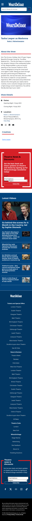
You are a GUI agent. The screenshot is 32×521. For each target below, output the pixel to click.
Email (6, 176)
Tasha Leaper (6, 139)
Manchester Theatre (16, 341)
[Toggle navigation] (1, 4)
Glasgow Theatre (16, 314)
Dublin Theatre (16, 311)
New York (16, 430)
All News (16, 419)
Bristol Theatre (16, 382)
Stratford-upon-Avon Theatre (16, 344)
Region (6, 181)
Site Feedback (16, 445)
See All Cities (16, 348)
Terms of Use (19, 514)
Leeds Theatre (16, 333)
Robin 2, (10, 41)
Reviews (16, 359)
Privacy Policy (11, 514)
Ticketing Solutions (16, 453)
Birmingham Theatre (16, 322)
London (16, 427)
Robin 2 (6, 115)
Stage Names (16, 438)
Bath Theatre (16, 318)
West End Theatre (16, 367)
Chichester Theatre (16, 326)
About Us (16, 449)
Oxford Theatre (16, 412)
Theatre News (16, 355)
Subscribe (16, 184)
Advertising (16, 441)
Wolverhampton (18, 41)
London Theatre (16, 307)
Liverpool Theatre (16, 337)
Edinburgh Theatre (16, 329)
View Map (7, 121)
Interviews (16, 363)
